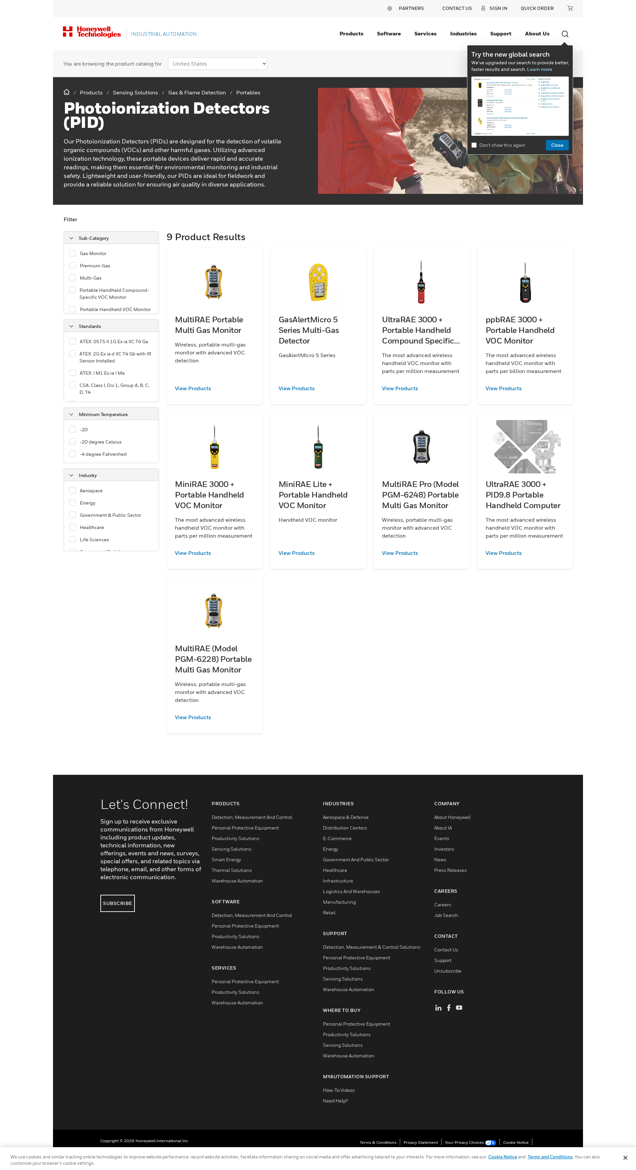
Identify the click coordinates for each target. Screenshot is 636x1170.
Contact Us (446, 949)
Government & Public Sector (110, 515)
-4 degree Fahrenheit (103, 454)
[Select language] (389, 8)
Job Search (446, 915)
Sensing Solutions (231, 849)
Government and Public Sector (356, 859)
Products (351, 33)
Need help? (335, 1100)
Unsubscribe (447, 971)
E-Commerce (337, 838)
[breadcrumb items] (67, 92)
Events (441, 838)
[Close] (625, 1157)
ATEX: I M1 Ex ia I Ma (102, 373)
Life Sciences (94, 539)
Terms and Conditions (550, 1156)
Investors (444, 849)
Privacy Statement (420, 1142)
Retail (329, 912)
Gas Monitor (93, 253)
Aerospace (91, 490)
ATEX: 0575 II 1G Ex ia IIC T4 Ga (114, 341)
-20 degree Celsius (101, 442)
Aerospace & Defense (346, 817)
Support (500, 33)
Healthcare (92, 527)
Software (389, 33)
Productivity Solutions (235, 838)
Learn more (539, 69)
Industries (463, 33)
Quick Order (537, 8)
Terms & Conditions (378, 1142)
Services (425, 33)
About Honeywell (452, 817)
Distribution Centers (345, 827)
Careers (442, 904)
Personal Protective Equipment (245, 827)
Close (557, 145)
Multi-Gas (91, 278)
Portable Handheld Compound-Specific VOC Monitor (114, 293)
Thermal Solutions (232, 870)
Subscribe (117, 903)
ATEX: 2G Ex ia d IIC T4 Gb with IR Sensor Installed (115, 357)
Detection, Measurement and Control (252, 817)
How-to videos (339, 1090)
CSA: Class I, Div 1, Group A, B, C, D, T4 (114, 388)
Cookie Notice (516, 1142)
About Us (537, 33)
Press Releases (450, 870)
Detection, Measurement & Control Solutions (371, 947)
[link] (215, 388)
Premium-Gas (95, 265)
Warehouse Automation (237, 880)
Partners (411, 8)
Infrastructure (338, 880)
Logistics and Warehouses (351, 891)
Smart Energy (226, 859)
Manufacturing (339, 902)
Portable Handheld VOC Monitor (115, 309)
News (440, 859)
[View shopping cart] (570, 8)
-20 (84, 429)
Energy (87, 502)
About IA (443, 827)
